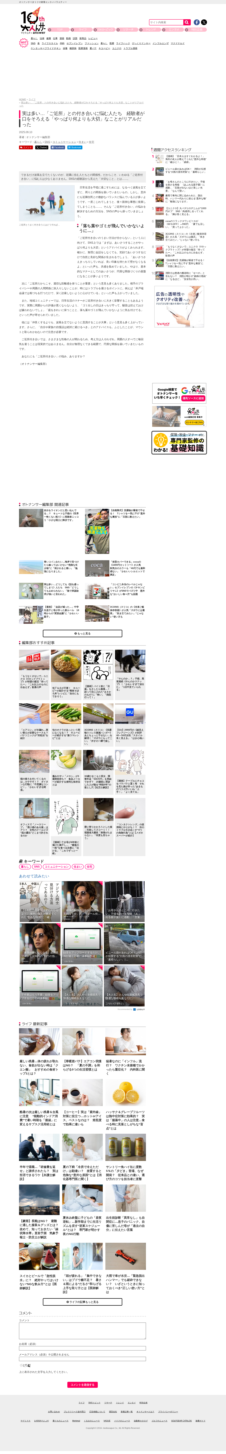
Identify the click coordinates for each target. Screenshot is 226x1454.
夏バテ (93, 48)
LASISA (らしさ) (41, 1421)
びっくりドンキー (141, 43)
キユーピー (104, 48)
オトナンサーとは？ (145, 1412)
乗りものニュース (60, 1421)
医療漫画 (83, 48)
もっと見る (84, 633)
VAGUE (107, 1421)
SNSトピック (105, 29)
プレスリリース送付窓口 (75, 1412)
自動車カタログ (141, 1421)
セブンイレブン (75, 43)
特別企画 (197, 29)
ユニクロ (116, 48)
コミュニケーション (64, 142)
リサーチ (128, 29)
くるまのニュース (92, 1421)
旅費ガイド (200, 1421)
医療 (112, 43)
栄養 (65, 48)
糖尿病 (72, 48)
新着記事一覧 (127, 1412)
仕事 (55, 38)
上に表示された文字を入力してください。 (44, 1372)
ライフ (83, 29)
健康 (48, 38)
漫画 (62, 38)
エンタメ (174, 29)
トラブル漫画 (130, 48)
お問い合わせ (54, 1412)
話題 (75, 38)
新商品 (82, 38)
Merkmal (76, 1421)
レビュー (93, 38)
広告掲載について (97, 1412)
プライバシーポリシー (168, 1412)
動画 (68, 38)
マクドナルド (178, 43)
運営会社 (113, 1412)
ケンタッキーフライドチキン (46, 48)
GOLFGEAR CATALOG (181, 1421)
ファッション (92, 43)
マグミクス (25, 1421)
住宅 (91, 142)
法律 (42, 38)
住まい (83, 142)
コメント (24, 1320)
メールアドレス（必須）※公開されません (44, 1354)
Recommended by (125, 1009)
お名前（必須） (28, 1343)
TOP (60, 29)
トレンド (151, 29)
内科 (62, 43)
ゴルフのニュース (159, 1421)
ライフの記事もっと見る (84, 1302)
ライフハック (123, 43)
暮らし (34, 38)
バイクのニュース (122, 1421)
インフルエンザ (161, 43)
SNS (33, 43)
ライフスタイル (50, 43)
